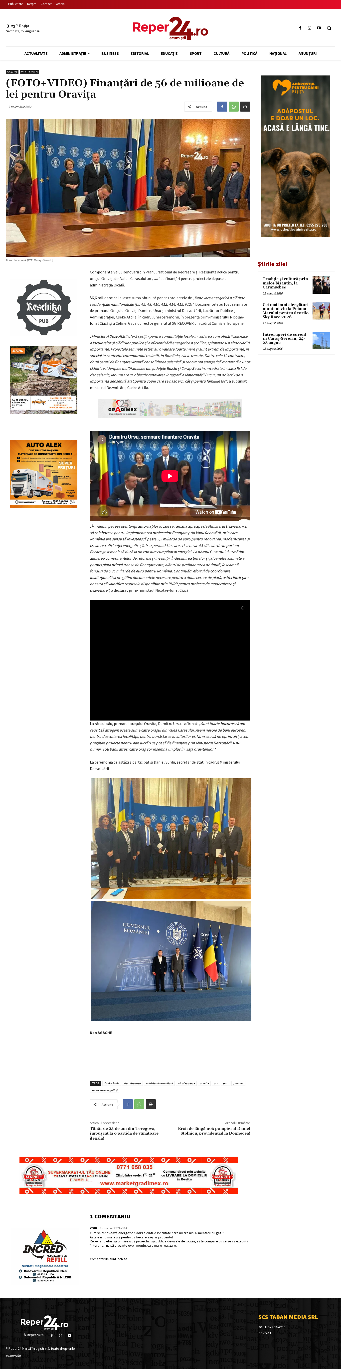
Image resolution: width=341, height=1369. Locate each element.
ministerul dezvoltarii (159, 1083)
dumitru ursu (132, 1083)
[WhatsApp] (234, 107)
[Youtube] (319, 28)
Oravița (12, 72)
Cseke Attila (111, 1083)
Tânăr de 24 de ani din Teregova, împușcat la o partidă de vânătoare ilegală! (124, 1133)
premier (238, 1083)
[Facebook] (300, 28)
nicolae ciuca (186, 1083)
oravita (204, 1083)
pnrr (225, 1083)
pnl (216, 1083)
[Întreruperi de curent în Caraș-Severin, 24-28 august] (321, 340)
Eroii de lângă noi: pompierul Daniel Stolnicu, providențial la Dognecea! (214, 1131)
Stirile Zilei (29, 72)
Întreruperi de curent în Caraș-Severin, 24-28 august (284, 338)
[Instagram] (309, 28)
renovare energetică (104, 1090)
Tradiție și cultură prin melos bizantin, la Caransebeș (285, 283)
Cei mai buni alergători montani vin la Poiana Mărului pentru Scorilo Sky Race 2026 (286, 311)
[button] (329, 28)
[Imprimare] (245, 107)
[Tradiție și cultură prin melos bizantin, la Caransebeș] (321, 285)
